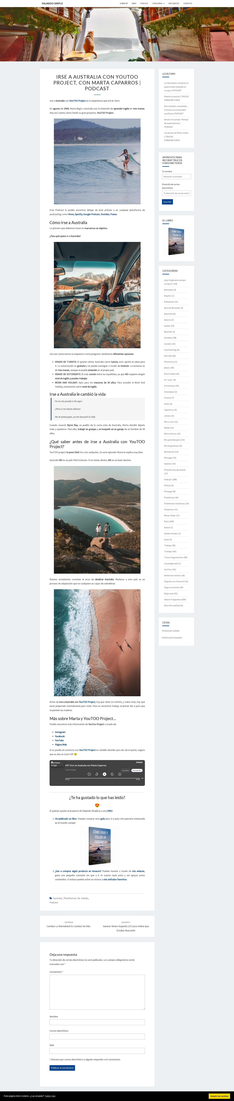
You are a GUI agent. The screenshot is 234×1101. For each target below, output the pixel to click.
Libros (167, 415)
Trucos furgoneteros (173, 557)
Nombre (54, 1016)
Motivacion (169, 451)
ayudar (167, 325)
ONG (109, 810)
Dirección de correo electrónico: (171, 186)
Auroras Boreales (172, 307)
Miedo (167, 427)
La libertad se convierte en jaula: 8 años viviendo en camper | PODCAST (176, 87)
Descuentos (174, 3)
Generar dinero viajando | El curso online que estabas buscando (126, 926)
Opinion (168, 463)
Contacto (187, 3)
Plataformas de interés (76, 898)
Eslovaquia (169, 391)
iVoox (71, 214)
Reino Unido (169, 515)
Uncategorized (171, 563)
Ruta (166, 521)
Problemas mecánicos (174, 503)
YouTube (59, 740)
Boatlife (168, 331)
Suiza (166, 539)
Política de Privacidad (172, 637)
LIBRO (134, 3)
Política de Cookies (171, 630)
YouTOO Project (86, 701)
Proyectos (169, 509)
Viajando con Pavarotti (174, 581)
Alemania (168, 289)
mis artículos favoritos (115, 879)
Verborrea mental (172, 575)
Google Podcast (91, 214)
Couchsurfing (170, 349)
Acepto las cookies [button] (219, 1096)
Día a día (168, 355)
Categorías (157, 3)
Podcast (54, 902)
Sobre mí (124, 3)
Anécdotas (169, 301)
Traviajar (168, 551)
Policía (167, 485)
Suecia (167, 527)
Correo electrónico (59, 1030)
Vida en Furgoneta (172, 599)
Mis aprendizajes (171, 439)
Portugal (168, 491)
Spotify (78, 214)
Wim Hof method (172, 605)
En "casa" (168, 379)
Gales (166, 403)
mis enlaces (138, 871)
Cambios (168, 337)
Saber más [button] (50, 1096)
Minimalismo (170, 433)
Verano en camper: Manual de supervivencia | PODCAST (176, 123)
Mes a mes (169, 421)
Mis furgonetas (171, 445)
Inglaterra (169, 409)
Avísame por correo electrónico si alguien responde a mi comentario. (86, 1059)
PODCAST (144, 3)
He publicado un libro (66, 818)
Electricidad (169, 373)
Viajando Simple (52, 3)
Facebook (60, 736)
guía (102, 818)
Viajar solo (169, 593)
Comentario (56, 971)
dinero (167, 367)
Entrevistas (169, 385)
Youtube (105, 214)
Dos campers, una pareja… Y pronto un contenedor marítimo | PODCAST (176, 110)
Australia (57, 898)
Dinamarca (169, 361)
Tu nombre (167, 171)
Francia (167, 397)
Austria (167, 319)
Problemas (169, 497)
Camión (167, 343)
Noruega (168, 457)
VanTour (168, 569)
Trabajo (167, 545)
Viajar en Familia (171, 587)
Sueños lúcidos (171, 533)
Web (52, 1045)
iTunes (113, 214)
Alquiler (167, 295)
